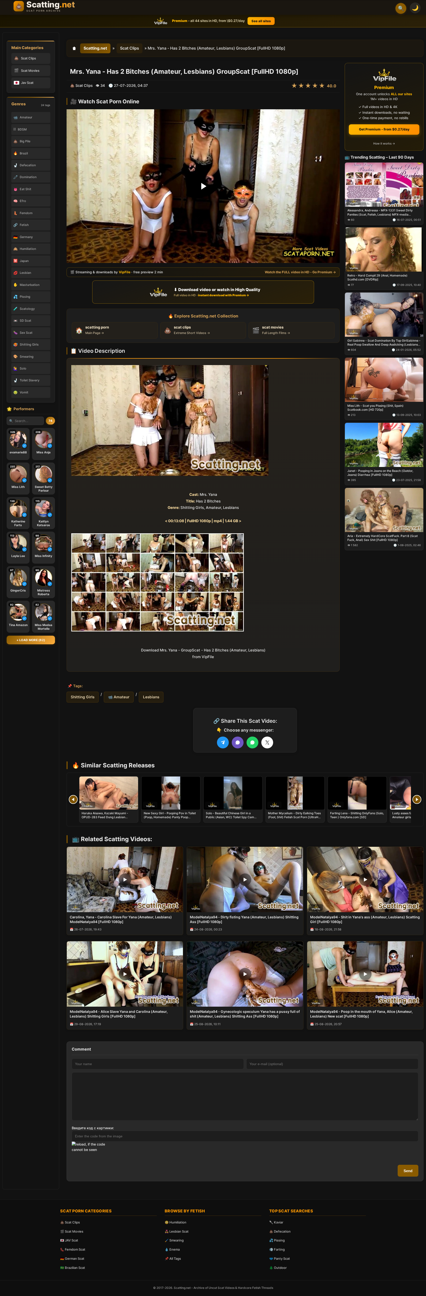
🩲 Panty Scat (279, 1258)
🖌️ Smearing (174, 1240)
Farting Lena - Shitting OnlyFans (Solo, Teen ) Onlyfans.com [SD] (357, 815)
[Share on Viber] (238, 742)
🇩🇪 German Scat (72, 1258)
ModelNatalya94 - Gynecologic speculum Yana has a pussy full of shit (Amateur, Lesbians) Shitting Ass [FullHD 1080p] (245, 1013)
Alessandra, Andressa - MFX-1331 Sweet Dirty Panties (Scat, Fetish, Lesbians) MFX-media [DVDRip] (380, 212)
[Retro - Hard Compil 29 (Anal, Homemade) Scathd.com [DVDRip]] (384, 249)
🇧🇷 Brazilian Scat (72, 1268)
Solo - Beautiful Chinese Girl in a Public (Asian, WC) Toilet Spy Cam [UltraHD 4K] (230, 817)
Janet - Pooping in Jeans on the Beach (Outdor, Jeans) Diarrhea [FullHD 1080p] (380, 472)
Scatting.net (95, 48)
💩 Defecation (280, 1231)
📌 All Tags (173, 1258)
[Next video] (416, 799)
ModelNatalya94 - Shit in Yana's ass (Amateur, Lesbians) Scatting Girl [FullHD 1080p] (365, 919)
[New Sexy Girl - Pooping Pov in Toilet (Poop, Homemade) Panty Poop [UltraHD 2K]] (171, 793)
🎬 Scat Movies (71, 1231)
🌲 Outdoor (278, 1268)
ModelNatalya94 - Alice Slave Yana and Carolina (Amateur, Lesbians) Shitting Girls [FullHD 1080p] (119, 1013)
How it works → (384, 143)
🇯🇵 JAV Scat (69, 1240)
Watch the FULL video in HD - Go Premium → (300, 272)
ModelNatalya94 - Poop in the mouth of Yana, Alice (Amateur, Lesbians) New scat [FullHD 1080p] (361, 1013)
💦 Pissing (277, 1240)
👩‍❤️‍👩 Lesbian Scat (177, 1231)
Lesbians (151, 697)
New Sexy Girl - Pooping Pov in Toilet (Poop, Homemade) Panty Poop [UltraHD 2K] (170, 817)
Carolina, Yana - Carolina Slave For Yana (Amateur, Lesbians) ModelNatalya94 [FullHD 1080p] (121, 919)
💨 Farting (277, 1249)
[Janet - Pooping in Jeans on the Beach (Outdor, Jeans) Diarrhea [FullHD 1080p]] (384, 445)
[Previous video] (73, 799)
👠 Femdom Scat (72, 1249)
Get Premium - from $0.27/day (384, 129)
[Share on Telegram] (223, 742)
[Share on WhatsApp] (252, 742)
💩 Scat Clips (70, 1222)
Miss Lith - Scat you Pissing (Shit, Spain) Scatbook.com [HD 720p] (375, 407)
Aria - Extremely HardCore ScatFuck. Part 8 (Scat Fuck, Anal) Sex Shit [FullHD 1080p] (382, 537)
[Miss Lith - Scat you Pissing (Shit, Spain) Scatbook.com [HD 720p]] (384, 380)
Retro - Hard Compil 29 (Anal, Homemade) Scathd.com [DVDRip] (377, 277)
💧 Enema (172, 1249)
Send (408, 1171)
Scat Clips (129, 48)
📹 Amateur (118, 697)
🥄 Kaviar (276, 1222)
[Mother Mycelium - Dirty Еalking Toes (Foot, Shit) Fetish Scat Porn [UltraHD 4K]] (295, 793)
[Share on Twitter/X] (267, 742)
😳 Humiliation (175, 1222)
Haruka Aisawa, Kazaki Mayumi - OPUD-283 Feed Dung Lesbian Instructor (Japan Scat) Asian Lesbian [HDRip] (108, 819)
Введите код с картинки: (93, 1128)
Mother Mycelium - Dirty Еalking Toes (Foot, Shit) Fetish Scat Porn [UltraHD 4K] (294, 817)
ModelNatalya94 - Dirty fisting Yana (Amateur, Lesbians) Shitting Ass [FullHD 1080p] (244, 919)
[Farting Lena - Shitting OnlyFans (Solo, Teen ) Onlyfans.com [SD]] (357, 793)
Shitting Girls (82, 697)
